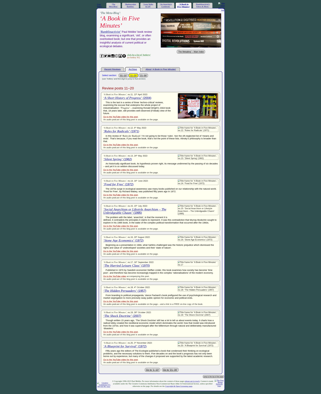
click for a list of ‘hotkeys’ (139, 55)
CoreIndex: (99, 5)
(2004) (127, 98)
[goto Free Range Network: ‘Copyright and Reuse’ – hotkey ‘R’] (104, 387)
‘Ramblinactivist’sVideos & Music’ (203, 5)
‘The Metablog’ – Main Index (191, 52)
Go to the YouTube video (114, 276)
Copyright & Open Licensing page (178, 386)
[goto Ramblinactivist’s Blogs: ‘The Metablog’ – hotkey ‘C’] (191, 46)
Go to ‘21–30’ (170, 370)
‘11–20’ (133, 75)
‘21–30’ (143, 75)
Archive (133, 69)
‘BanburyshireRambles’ (130, 5)
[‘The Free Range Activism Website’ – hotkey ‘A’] (221, 10)
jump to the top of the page (213, 377)
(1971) (121, 131)
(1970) (126, 265)
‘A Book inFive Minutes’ (183, 5)
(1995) (134, 211)
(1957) (124, 290)
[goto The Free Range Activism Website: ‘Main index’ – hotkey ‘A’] (219, 386)
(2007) (122, 316)
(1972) (118, 184)
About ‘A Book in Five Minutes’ (161, 69)
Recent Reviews (112, 69)
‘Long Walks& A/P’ (148, 5)
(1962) (117, 159)
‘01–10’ (123, 75)
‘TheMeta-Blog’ (113, 5)
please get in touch (192, 381)
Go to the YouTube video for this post (120, 117)
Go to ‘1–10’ (152, 370)
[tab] (101, 5)
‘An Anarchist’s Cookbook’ (166, 5)
